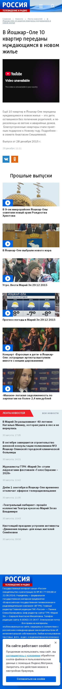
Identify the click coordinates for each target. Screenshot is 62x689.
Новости (19, 19)
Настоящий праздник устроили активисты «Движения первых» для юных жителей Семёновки (31, 529)
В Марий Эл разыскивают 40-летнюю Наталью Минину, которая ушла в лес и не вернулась (31, 425)
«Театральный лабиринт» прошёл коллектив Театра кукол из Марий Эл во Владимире (30, 508)
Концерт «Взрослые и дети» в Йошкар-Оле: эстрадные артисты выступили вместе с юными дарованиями (28, 357)
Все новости (50, 413)
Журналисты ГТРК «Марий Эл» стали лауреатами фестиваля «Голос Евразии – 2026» (30, 470)
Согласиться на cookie (31, 679)
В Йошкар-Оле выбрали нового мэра (27, 250)
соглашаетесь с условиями (23, 655)
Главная (7, 19)
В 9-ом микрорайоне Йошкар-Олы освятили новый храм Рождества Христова (25, 212)
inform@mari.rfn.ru (12, 623)
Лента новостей (35, 19)
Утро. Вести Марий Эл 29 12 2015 (25, 285)
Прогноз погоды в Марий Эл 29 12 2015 (29, 320)
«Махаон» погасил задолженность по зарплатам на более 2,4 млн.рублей (27, 397)
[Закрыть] (56, 643)
